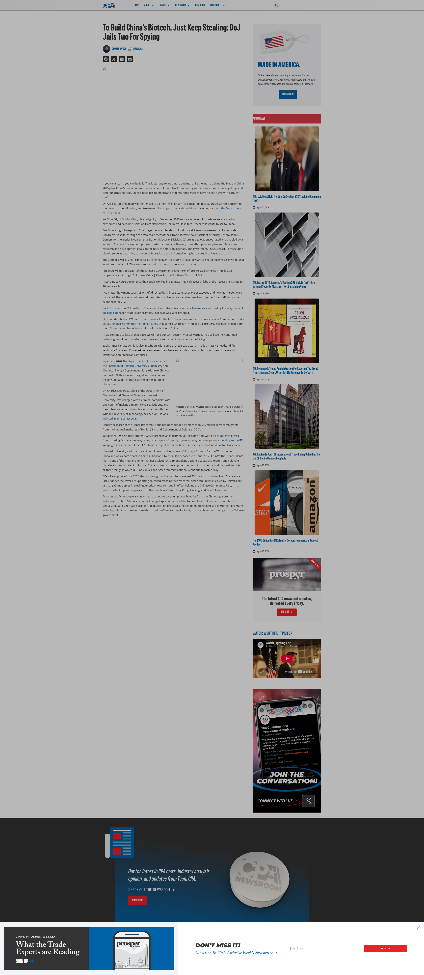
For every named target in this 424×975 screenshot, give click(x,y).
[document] (212, 487)
